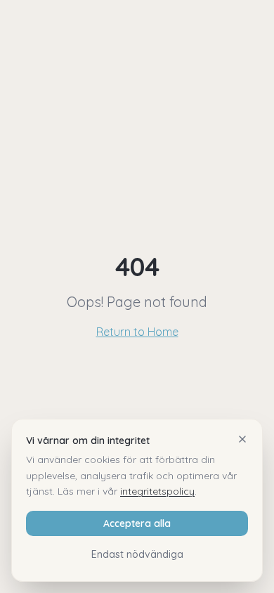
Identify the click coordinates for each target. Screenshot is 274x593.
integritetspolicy (157, 491)
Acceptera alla (137, 523)
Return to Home (137, 332)
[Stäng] (242, 439)
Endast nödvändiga (137, 554)
